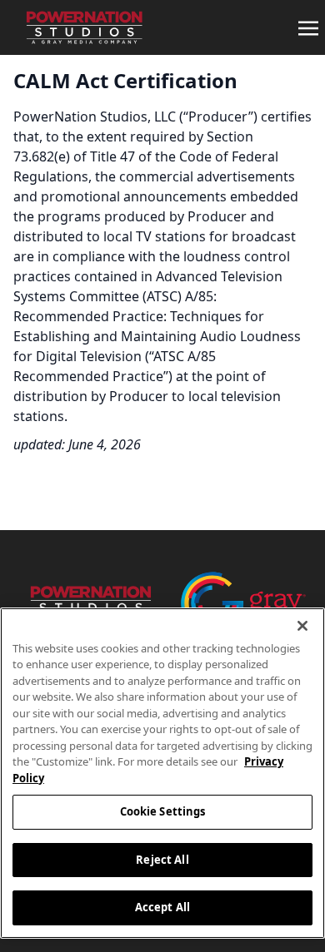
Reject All (162, 859)
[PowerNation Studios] (80, 27)
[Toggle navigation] (308, 26)
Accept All (162, 907)
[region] (162, 773)
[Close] (302, 625)
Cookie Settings (163, 811)
